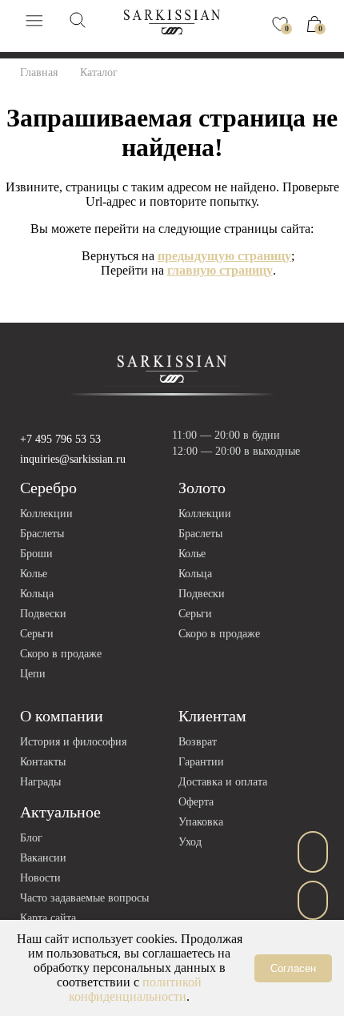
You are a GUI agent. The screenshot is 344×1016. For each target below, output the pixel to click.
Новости (40, 878)
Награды (40, 782)
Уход (190, 842)
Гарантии (201, 762)
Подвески (43, 614)
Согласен (293, 968)
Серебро (48, 487)
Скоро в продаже (61, 654)
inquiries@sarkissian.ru (73, 459)
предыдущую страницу (224, 256)
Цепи (33, 674)
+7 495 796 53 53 (60, 439)
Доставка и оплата (222, 782)
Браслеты (42, 534)
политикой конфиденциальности (135, 989)
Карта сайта (48, 918)
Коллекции (46, 514)
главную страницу (220, 270)
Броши (36, 554)
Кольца (37, 594)
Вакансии (43, 858)
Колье (33, 574)
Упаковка (200, 822)
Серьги (37, 634)
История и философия (73, 742)
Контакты (43, 762)
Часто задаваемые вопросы (84, 898)
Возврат (197, 742)
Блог (31, 838)
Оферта (196, 802)
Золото (202, 487)
